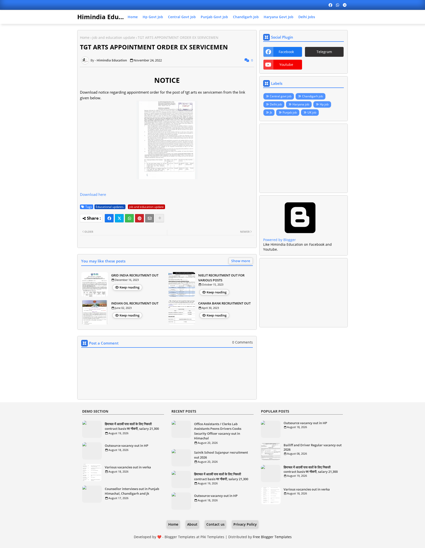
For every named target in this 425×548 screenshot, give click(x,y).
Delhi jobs (306, 16)
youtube (286, 64)
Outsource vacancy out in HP (126, 445)
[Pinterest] (139, 218)
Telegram (324, 51)
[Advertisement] (303, 158)
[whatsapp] (337, 5)
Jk (271, 112)
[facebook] (330, 5)
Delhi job (276, 104)
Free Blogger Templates (272, 536)
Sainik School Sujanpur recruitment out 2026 (221, 455)
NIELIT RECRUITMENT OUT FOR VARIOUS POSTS (221, 277)
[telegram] (345, 5)
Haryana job (300, 104)
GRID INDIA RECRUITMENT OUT (134, 275)
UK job (311, 112)
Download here (93, 194)
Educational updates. (110, 207)
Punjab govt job (214, 16)
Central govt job (182, 16)
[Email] (149, 218)
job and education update (113, 37)
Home (133, 16)
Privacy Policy (245, 524)
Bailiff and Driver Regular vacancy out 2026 (313, 447)
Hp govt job (153, 16)
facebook (286, 51)
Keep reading (129, 287)
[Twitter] (119, 218)
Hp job (324, 104)
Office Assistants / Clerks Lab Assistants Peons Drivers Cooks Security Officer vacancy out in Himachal (217, 431)
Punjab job (290, 112)
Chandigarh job (246, 16)
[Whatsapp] (129, 218)
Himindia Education (107, 17)
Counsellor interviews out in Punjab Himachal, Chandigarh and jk (132, 491)
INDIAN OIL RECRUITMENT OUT (134, 303)
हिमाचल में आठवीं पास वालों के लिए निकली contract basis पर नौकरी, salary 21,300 (132, 426)
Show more (240, 261)
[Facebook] (109, 218)
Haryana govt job (278, 16)
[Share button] (159, 218)
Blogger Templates (180, 536)
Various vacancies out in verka (128, 467)
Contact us (215, 524)
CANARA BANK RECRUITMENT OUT (224, 303)
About (192, 524)
